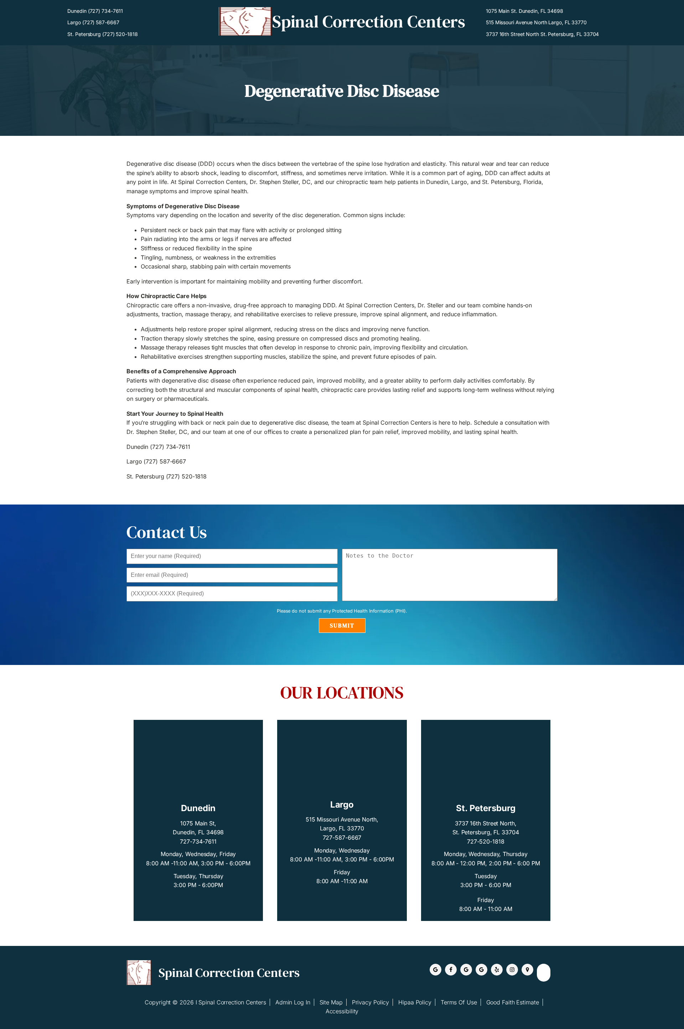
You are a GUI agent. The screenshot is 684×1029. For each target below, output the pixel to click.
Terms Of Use (459, 1002)
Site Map (331, 1002)
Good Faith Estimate (512, 1002)
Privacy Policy (370, 1002)
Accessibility (342, 1011)
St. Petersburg (485, 808)
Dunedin (198, 808)
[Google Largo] (481, 970)
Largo (342, 804)
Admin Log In (292, 1002)
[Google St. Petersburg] (466, 970)
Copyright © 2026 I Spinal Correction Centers (205, 1002)
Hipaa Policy (414, 1002)
